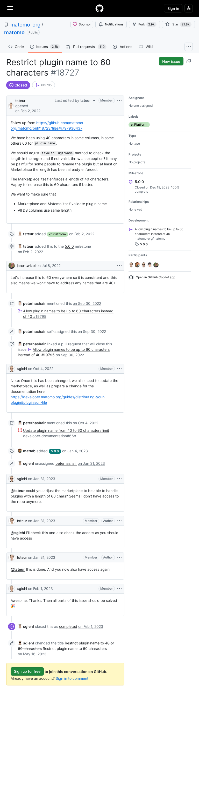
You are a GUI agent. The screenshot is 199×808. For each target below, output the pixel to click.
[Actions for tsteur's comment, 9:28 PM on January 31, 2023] (119, 557)
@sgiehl (18, 532)
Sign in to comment (72, 678)
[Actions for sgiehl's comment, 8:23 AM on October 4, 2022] (119, 368)
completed (68, 626)
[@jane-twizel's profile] (12, 265)
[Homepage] (99, 8)
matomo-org (25, 25)
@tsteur (18, 490)
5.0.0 (69, 246)
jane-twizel (26, 265)
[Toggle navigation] (10, 8)
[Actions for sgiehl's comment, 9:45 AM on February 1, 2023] (119, 588)
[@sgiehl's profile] (12, 369)
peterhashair (66, 463)
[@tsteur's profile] (11, 105)
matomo (14, 32)
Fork (146, 24)
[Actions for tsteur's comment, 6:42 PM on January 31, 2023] (119, 520)
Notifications (114, 24)
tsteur (20, 100)
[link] (43, 85)
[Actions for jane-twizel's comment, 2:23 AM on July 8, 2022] (119, 265)
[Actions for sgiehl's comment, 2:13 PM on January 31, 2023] (119, 478)
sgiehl (22, 368)
